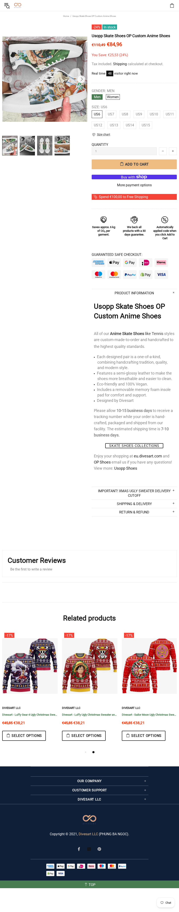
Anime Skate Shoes (127, 333)
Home (66, 16)
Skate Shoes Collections (134, 446)
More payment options (134, 185)
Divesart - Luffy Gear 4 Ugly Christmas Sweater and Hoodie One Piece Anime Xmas (30, 714)
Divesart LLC (88, 834)
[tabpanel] (30, 690)
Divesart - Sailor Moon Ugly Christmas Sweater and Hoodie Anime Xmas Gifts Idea (149, 714)
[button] (101, 134)
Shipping (120, 64)
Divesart (17, 5)
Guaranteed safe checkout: (117, 255)
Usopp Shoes (125, 468)
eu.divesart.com (148, 456)
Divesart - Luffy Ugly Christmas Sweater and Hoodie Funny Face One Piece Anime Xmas (89, 714)
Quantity (100, 145)
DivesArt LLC (11, 708)
